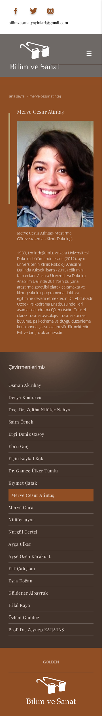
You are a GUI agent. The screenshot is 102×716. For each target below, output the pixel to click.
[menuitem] (51, 385)
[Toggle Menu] (89, 53)
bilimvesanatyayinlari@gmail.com (38, 22)
